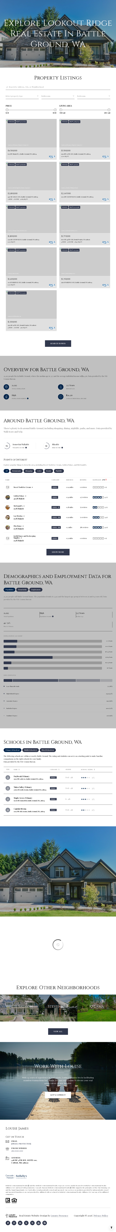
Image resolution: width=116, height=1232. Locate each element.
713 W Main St (19, 541)
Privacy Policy (101, 1215)
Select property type (14, 96)
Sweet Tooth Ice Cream (22, 487)
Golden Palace (19, 496)
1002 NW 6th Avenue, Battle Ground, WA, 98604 (29, 811)
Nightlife (60, 471)
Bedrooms (81, 96)
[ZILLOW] (38, 1223)
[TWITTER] (32, 1223)
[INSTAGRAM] (14, 1223)
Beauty (49, 471)
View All (58, 1031)
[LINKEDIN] (20, 1223)
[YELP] (26, 1223)
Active (40, 471)
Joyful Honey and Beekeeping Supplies (25, 537)
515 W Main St (19, 509)
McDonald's (18, 506)
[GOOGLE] (44, 1223)
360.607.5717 (17, 1151)
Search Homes (58, 343)
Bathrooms (45, 96)
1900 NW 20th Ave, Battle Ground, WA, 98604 (28, 779)
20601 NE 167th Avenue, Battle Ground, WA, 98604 (30, 790)
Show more (58, 552)
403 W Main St (19, 499)
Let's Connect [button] (58, 1095)
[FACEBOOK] (8, 1223)
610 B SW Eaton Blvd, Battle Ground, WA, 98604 (29, 801)
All (7, 471)
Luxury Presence (59, 1215)
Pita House (18, 526)
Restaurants (17, 471)
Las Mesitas (18, 516)
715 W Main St (19, 519)
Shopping (29, 471)
